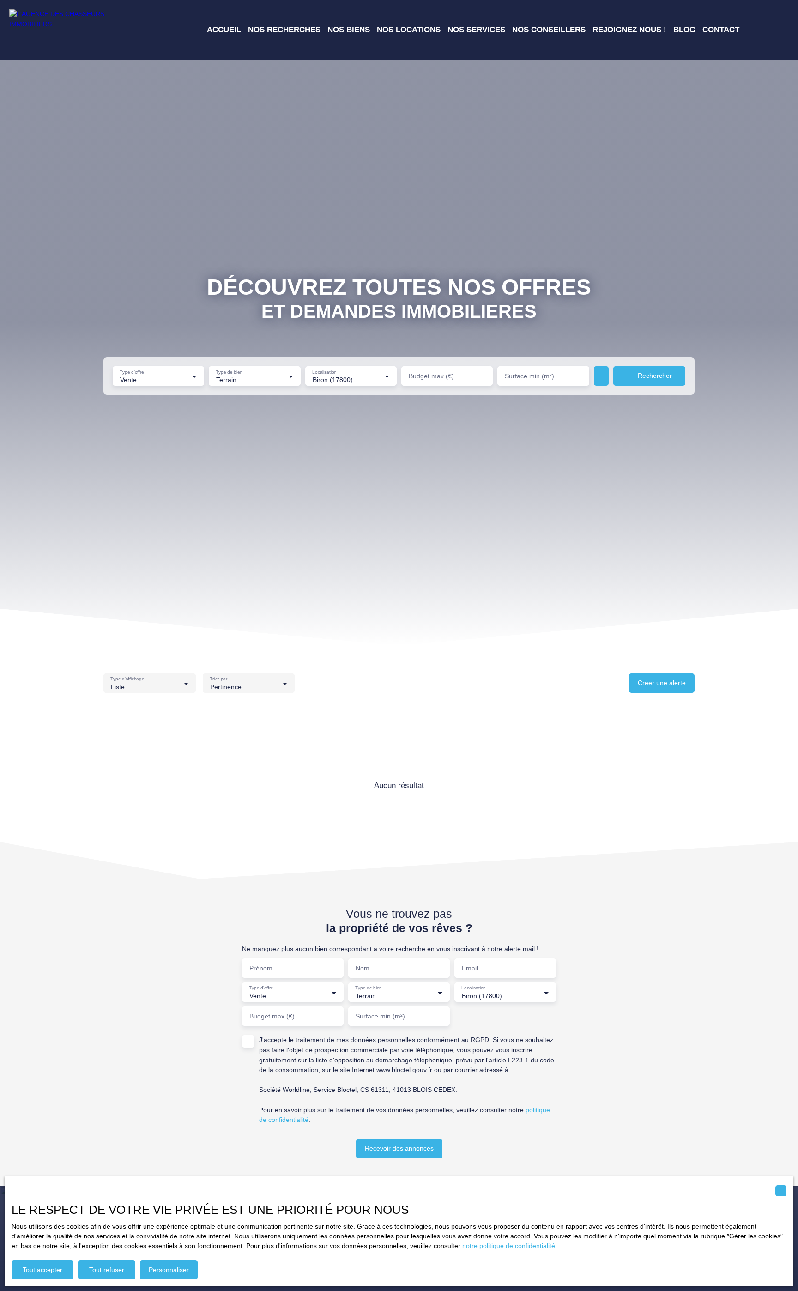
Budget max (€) (431, 376)
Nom (362, 968)
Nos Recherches (284, 29)
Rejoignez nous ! (629, 29)
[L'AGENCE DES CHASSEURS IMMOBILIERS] (74, 30)
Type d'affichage (127, 678)
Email (470, 968)
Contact (720, 29)
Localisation (324, 371)
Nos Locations (409, 29)
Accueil (224, 29)
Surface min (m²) (529, 376)
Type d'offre (132, 371)
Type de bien (229, 371)
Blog (684, 29)
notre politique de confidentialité (508, 1245)
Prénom (260, 968)
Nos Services (476, 29)
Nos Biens (348, 29)
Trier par (218, 678)
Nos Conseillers (549, 29)
